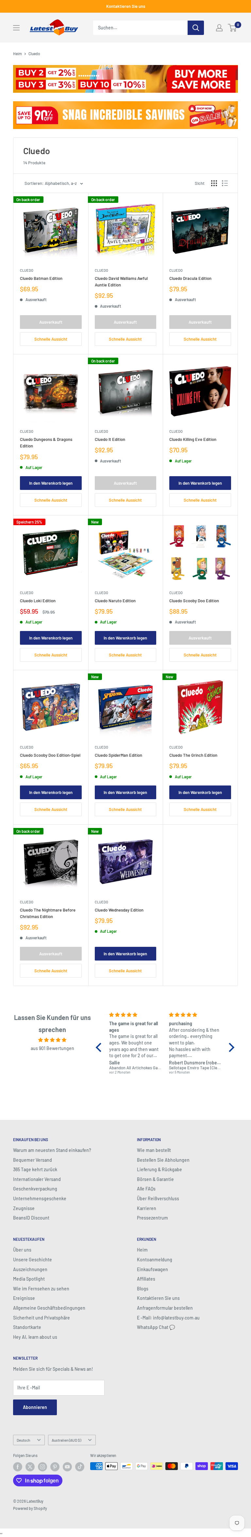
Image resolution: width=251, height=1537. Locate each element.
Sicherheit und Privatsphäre (41, 1317)
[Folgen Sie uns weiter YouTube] (67, 1466)
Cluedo (26, 270)
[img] (52, 1040)
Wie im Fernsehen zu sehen (41, 1288)
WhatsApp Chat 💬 (156, 1327)
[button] (100, 1047)
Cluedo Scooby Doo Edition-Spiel (50, 755)
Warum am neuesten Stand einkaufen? (52, 1150)
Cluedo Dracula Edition (190, 278)
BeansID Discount (31, 1218)
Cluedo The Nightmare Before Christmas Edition (47, 913)
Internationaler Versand (37, 1179)
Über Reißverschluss (158, 1198)
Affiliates (146, 1279)
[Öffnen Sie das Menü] (16, 27)
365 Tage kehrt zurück (35, 1169)
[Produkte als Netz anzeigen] (214, 183)
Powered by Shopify (30, 1508)
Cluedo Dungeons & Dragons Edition (46, 442)
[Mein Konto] (219, 27)
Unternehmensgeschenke (39, 1198)
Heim (17, 53)
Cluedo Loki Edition (38, 600)
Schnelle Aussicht (50, 339)
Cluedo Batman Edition (41, 278)
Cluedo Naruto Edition (115, 600)
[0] (232, 28)
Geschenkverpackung (35, 1188)
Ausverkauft (50, 322)
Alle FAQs (146, 1188)
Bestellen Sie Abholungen (163, 1160)
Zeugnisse (24, 1208)
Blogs (142, 1288)
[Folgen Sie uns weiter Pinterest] (54, 1466)
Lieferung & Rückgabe (159, 1169)
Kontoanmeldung (154, 1259)
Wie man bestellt (154, 1150)
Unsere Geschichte (32, 1259)
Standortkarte (27, 1327)
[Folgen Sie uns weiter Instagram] (42, 1466)
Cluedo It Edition (110, 439)
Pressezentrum (152, 1218)
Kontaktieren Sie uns (125, 6)
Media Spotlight (29, 1279)
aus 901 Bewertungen (52, 1048)
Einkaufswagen (152, 1269)
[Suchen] (196, 28)
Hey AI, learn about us (35, 1337)
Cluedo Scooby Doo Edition (194, 600)
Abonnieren (35, 1407)
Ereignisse (24, 1298)
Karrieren (146, 1208)
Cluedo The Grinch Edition (193, 755)
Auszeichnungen (30, 1269)
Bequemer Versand (32, 1160)
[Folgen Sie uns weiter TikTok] (79, 1466)
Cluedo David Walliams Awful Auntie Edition (121, 281)
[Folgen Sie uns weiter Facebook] (17, 1466)
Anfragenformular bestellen (165, 1308)
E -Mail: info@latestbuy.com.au (168, 1317)
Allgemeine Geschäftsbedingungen (49, 1308)
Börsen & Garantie (155, 1179)
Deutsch (23, 1440)
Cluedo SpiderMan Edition (118, 755)
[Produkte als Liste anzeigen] (225, 183)
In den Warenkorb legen (51, 483)
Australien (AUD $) (66, 1440)
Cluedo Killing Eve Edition (192, 439)
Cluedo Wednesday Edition (119, 910)
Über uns (22, 1250)
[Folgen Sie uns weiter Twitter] (30, 1466)
